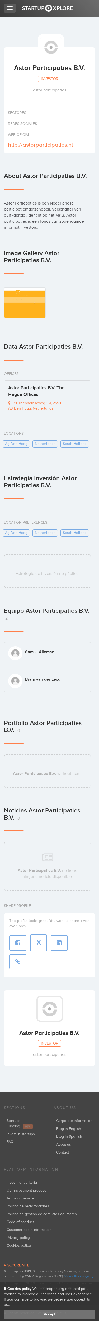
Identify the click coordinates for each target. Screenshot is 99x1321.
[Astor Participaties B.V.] (25, 303)
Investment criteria (22, 1182)
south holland (75, 444)
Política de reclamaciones (28, 1206)
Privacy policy (18, 1238)
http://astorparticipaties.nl (40, 144)
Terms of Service (20, 1198)
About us (63, 1144)
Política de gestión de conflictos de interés (42, 1214)
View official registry (78, 1276)
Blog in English (68, 1129)
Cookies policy (19, 1245)
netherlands (45, 444)
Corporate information (74, 1121)
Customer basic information (29, 1230)
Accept (49, 1314)
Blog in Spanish (69, 1137)
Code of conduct (20, 1222)
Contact (62, 1152)
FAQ (10, 1142)
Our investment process (26, 1190)
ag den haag (16, 444)
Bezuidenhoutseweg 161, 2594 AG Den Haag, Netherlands (34, 405)
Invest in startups (21, 1134)
